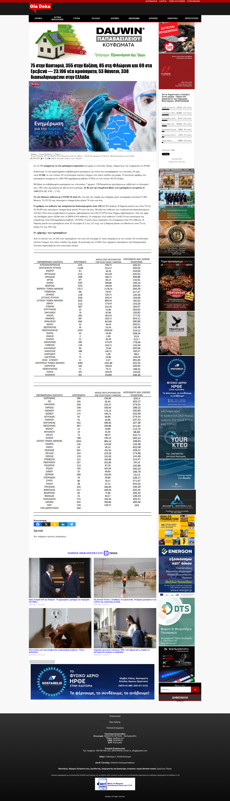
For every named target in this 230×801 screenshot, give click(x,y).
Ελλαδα (96, 18)
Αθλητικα (172, 18)
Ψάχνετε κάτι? (180, 685)
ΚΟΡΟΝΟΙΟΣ (35, 662)
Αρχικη (38, 18)
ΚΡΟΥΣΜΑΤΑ (48, 662)
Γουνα (76, 18)
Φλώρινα (79, 158)
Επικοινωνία (115, 716)
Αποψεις (153, 18)
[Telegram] (71, 524)
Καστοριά (60, 158)
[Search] (195, 689)
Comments (177, 159)
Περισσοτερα (191, 18)
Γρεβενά (53, 158)
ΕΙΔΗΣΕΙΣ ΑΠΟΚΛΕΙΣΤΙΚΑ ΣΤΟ (85, 553)
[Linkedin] (63, 524)
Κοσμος (115, 18)
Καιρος (163, 1)
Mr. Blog (45, 158)
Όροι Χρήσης (115, 722)
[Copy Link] (54, 524)
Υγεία (73, 158)
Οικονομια (134, 18)
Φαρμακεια (151, 1)
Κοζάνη (67, 158)
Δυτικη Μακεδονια (57, 18)
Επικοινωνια (193, 1)
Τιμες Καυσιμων (177, 1)
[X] (46, 524)
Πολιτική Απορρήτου (115, 728)
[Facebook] (38, 524)
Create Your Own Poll (177, 162)
